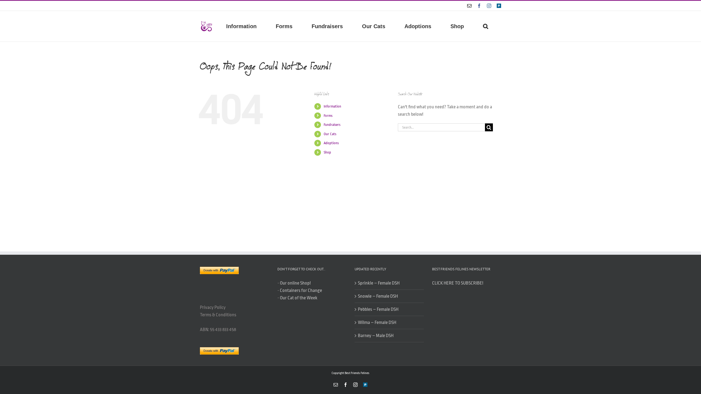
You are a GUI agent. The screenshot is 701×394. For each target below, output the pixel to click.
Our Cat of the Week (298, 297)
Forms (328, 116)
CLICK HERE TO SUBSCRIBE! (457, 283)
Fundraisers (332, 125)
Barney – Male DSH (375, 335)
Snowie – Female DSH (378, 296)
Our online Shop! (295, 283)
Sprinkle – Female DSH (379, 283)
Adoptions (331, 143)
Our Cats (330, 134)
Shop (327, 152)
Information (332, 106)
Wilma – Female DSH (377, 322)
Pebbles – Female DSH (378, 309)
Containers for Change (301, 290)
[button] (485, 26)
